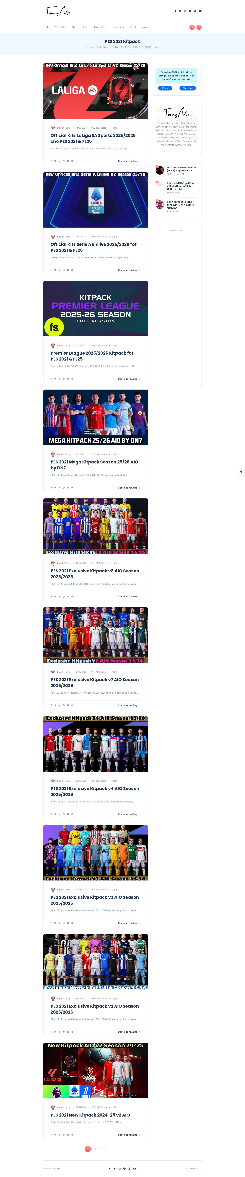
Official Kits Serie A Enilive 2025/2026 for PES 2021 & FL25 (94, 247)
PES (85, 27)
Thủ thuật (59, 27)
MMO (144, 27)
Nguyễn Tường (63, 128)
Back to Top (194, 1169)
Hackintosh (118, 27)
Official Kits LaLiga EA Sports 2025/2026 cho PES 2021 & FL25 (93, 138)
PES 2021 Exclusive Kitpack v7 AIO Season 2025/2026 (95, 683)
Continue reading (127, 161)
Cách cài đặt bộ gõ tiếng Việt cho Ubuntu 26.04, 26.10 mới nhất (180, 186)
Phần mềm (99, 27)
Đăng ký (165, 88)
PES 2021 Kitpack (99, 128)
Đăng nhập (188, 88)
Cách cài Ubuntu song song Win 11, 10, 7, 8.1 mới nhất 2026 (180, 204)
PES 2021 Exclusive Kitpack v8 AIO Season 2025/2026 (95, 574)
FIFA (74, 27)
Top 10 (133, 27)
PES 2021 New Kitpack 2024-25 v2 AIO (90, 1115)
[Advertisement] (177, 307)
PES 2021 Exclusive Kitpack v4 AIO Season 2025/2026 (95, 791)
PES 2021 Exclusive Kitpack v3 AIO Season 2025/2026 (95, 900)
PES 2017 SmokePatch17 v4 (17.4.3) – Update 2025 (182, 169)
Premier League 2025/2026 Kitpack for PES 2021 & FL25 (92, 356)
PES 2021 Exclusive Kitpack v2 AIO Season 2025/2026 (95, 1009)
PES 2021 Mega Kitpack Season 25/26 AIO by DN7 (94, 465)
